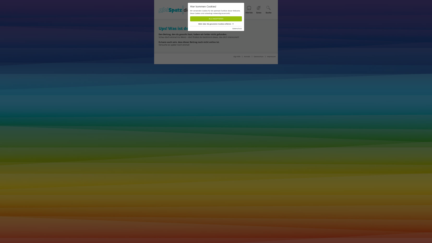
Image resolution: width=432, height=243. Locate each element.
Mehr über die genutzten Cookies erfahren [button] (214, 24)
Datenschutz (237, 28)
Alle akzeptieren (216, 19)
